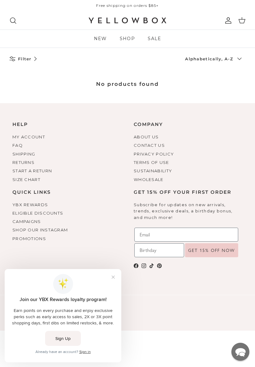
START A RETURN (32, 170)
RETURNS (23, 162)
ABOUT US (146, 136)
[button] (240, 352)
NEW (100, 38)
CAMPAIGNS (26, 221)
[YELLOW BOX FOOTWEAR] (127, 20)
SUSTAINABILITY (153, 170)
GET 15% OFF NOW (211, 250)
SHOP (127, 38)
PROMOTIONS (29, 238)
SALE (154, 38)
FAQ (17, 145)
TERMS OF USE (151, 162)
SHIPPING (23, 153)
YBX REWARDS (30, 204)
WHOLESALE (149, 179)
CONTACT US (149, 145)
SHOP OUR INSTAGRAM (40, 229)
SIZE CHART (26, 179)
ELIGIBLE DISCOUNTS (37, 213)
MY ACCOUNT (28, 136)
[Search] (13, 20)
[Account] (227, 20)
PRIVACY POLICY (154, 153)
